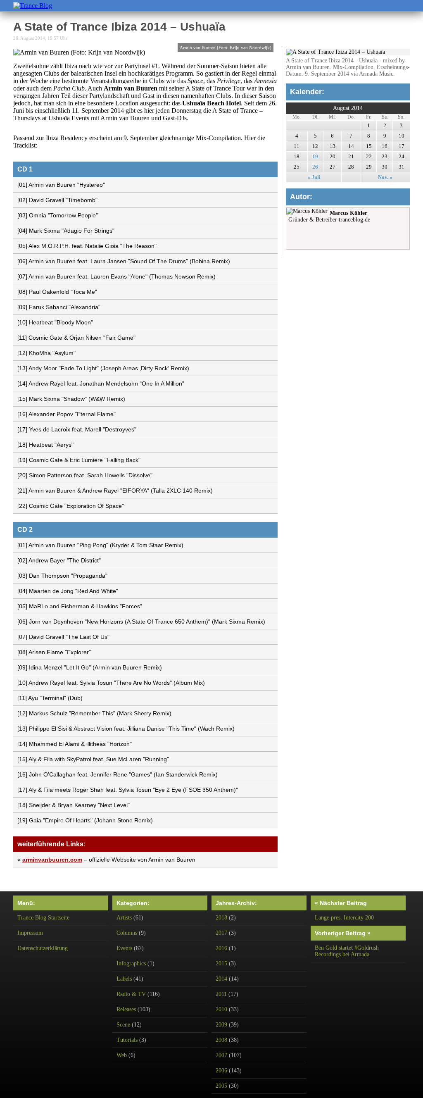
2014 (221, 979)
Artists (124, 918)
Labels (124, 979)
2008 (221, 1040)
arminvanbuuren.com (52, 859)
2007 (221, 1055)
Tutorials (127, 1040)
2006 (221, 1070)
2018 (221, 918)
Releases (126, 1009)
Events (124, 948)
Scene (123, 1025)
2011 (221, 994)
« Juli (314, 177)
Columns (126, 933)
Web (121, 1055)
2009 (221, 1025)
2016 (221, 948)
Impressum (30, 933)
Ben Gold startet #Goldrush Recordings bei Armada (347, 951)
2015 (221, 963)
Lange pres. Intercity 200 (344, 918)
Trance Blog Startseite (43, 918)
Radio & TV (131, 994)
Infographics (131, 963)
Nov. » (385, 177)
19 (315, 156)
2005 (221, 1086)
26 (315, 167)
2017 (221, 933)
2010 (221, 1009)
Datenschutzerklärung (42, 948)
